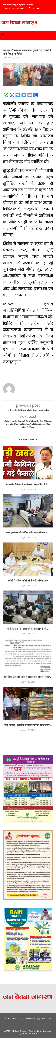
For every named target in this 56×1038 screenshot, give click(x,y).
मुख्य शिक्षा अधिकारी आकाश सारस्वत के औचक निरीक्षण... (28, 676)
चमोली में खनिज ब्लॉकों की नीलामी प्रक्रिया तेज (28, 580)
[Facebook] (29, 8)
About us (20, 8)
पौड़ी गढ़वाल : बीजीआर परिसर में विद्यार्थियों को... (28, 628)
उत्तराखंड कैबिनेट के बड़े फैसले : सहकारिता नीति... (28, 484)
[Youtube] (38, 8)
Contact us (9, 8)
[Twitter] (33, 8)
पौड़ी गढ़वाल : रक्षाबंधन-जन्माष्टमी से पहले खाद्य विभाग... (28, 725)
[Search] (53, 35)
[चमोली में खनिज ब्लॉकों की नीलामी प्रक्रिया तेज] (28, 559)
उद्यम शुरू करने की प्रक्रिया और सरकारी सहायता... (28, 532)
